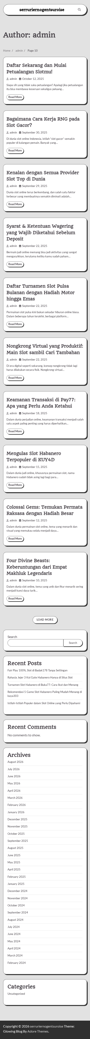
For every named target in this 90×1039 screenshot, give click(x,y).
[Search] (79, 9)
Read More (15, 97)
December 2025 (17, 819)
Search (12, 637)
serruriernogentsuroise (41, 9)
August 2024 (15, 919)
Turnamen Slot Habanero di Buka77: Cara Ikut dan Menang (43, 684)
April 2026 (14, 790)
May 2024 (14, 941)
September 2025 (18, 840)
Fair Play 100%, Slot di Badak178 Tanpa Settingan (37, 670)
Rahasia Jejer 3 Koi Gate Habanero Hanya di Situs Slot (40, 677)
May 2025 (14, 862)
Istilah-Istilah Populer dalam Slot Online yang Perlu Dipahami (44, 703)
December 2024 (17, 891)
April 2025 (14, 869)
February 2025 (17, 876)
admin (13, 78)
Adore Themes (37, 1031)
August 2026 (15, 761)
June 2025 (14, 855)
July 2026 (14, 769)
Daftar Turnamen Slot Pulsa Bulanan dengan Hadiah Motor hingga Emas (40, 292)
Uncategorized (16, 993)
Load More (45, 619)
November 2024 (18, 898)
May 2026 (14, 783)
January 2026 (16, 812)
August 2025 (15, 848)
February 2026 (17, 805)
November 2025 (18, 826)
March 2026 (15, 797)
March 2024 (15, 955)
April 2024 (14, 948)
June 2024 (14, 934)
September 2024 (18, 912)
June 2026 (14, 776)
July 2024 (14, 926)
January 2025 (16, 883)
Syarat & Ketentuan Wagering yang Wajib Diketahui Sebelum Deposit (40, 232)
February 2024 (17, 962)
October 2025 (16, 833)
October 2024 (16, 905)
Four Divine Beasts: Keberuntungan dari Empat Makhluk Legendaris (36, 567)
